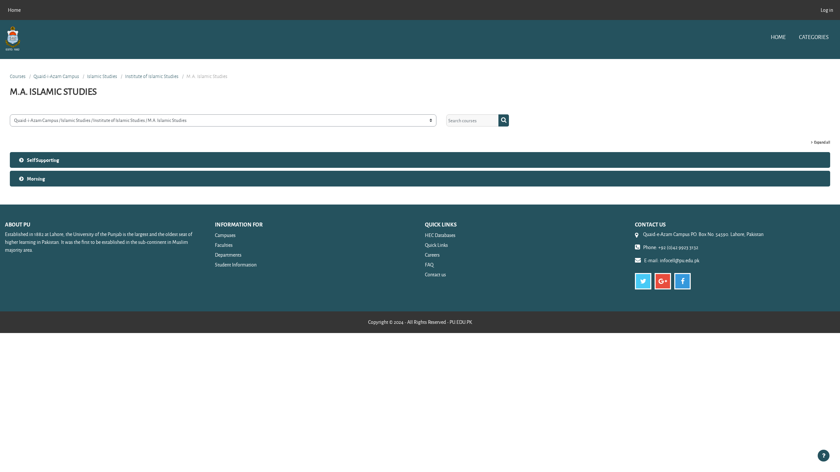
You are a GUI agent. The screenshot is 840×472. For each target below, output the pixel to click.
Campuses (225, 235)
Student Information (236, 264)
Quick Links (436, 245)
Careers (432, 254)
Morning (36, 178)
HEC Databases (440, 235)
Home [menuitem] (14, 10)
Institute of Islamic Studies (151, 76)
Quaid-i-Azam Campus (56, 76)
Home (778, 37)
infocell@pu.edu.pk (679, 260)
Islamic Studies (102, 76)
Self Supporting (43, 160)
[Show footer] (824, 456)
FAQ (429, 264)
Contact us (435, 274)
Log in (827, 10)
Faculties (224, 245)
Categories (814, 37)
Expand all (822, 142)
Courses (18, 76)
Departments (228, 254)
